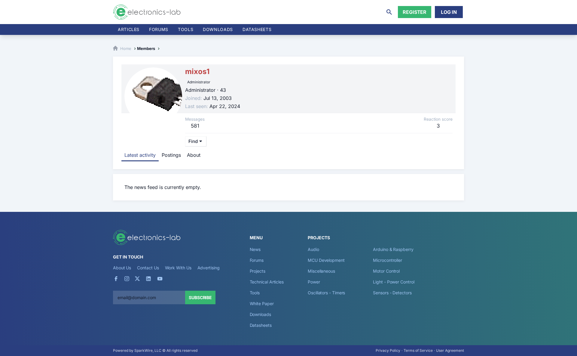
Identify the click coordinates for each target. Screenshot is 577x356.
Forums (158, 29)
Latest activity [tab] (140, 155)
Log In (449, 12)
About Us (122, 267)
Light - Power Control (393, 281)
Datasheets (257, 29)
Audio (313, 249)
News (255, 249)
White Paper (262, 303)
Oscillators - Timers (326, 292)
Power (314, 281)
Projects (257, 271)
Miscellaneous (321, 271)
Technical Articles (267, 281)
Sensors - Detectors (392, 292)
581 (195, 126)
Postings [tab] (171, 155)
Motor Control (386, 271)
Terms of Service (418, 350)
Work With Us (178, 267)
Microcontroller (387, 260)
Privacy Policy (388, 350)
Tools (185, 29)
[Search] (389, 12)
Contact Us (148, 267)
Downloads (260, 314)
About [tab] (193, 155)
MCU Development (326, 260)
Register (414, 12)
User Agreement (450, 350)
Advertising (208, 267)
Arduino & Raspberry (393, 249)
